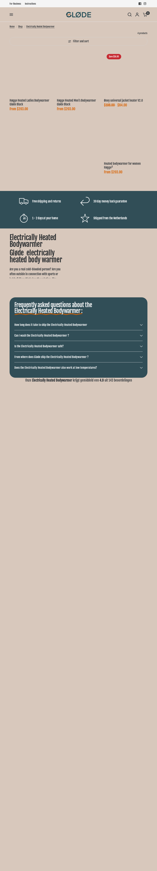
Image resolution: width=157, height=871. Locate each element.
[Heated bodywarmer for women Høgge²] (125, 136)
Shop (20, 26)
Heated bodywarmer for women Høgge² (122, 165)
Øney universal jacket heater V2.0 (123, 100)
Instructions (30, 3)
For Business (15, 3)
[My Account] (137, 14)
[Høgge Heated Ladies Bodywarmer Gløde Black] (31, 73)
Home (12, 26)
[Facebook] (139, 3)
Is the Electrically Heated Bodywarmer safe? (39, 346)
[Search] (129, 14)
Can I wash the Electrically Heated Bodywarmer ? (41, 335)
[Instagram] (144, 3)
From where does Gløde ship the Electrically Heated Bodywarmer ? (51, 357)
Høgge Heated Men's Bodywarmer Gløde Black (76, 102)
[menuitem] (16, 4)
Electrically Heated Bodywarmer (40, 26)
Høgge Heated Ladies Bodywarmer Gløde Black (29, 102)
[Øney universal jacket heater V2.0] (125, 73)
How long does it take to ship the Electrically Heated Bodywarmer (50, 325)
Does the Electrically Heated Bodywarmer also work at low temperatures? (55, 367)
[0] (144, 14)
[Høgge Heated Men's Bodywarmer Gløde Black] (78, 73)
